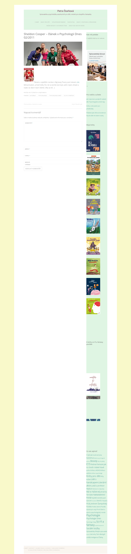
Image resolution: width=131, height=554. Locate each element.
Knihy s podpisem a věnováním (86, 22)
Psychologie (43, 95)
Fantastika (71, 22)
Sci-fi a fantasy (69, 95)
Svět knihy (93, 534)
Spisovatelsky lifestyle (93, 531)
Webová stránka (27, 163)
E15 (88, 464)
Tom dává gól (100, 534)
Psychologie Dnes (55, 95)
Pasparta (104, 501)
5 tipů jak (89, 455)
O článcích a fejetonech (38, 92)
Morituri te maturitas (98, 489)
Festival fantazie (97, 464)
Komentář (29, 123)
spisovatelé (103, 531)
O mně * (26, 548)
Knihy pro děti (45, 22)
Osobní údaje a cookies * (44, 548)
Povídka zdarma (96, 507)
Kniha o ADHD (95, 470)
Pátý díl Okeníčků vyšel (77, 104)
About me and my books (77, 25)
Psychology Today (91, 522)
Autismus (33, 95)
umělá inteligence (92, 537)
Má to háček (91, 491)
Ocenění (94, 501)
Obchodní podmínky (58, 548)
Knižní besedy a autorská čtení (57, 25)
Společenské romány (59, 22)
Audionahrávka (97, 455)
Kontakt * (32, 548)
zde (78, 82)
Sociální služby (93, 528)
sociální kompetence (99, 525)
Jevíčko (88, 470)
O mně (37, 22)
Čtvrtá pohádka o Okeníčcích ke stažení (33, 104)
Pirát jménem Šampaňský (96, 503)
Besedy (93, 460)
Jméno (27, 149)
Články (101, 537)
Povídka (89, 506)
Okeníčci (99, 501)
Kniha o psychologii (97, 473)
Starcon (88, 534)
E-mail (27, 155)
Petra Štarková (65, 11)
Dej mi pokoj (101, 461)
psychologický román (98, 512)
